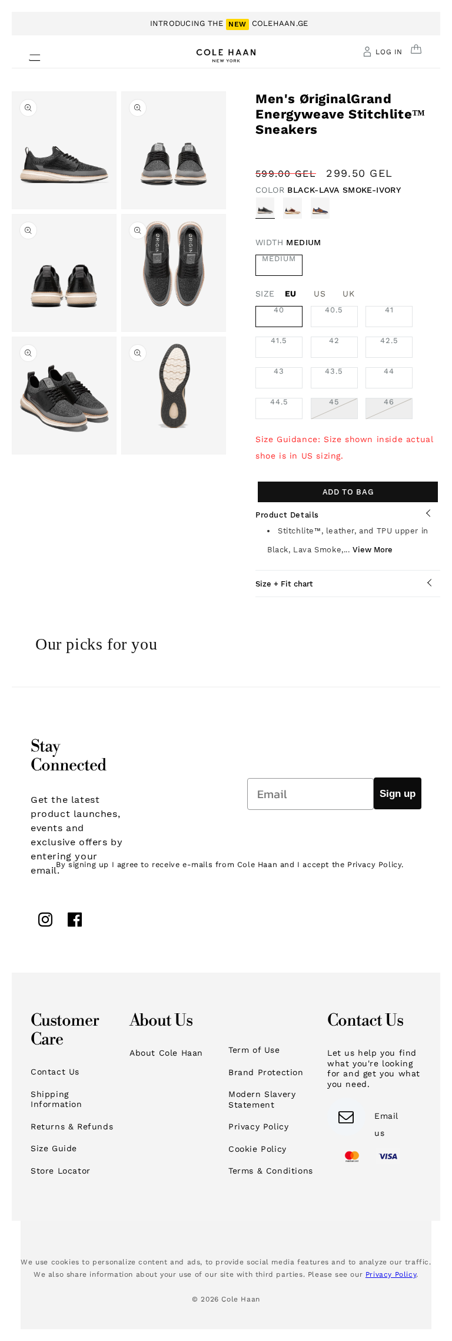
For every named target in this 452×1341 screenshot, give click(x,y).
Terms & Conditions (270, 1170)
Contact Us (55, 1071)
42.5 (389, 341)
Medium (279, 259)
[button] (28, 54)
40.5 (334, 310)
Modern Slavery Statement (261, 1099)
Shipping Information (56, 1099)
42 (334, 341)
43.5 (334, 371)
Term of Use (254, 1050)
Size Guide (54, 1148)
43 (279, 371)
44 (389, 371)
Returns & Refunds (72, 1126)
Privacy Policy (258, 1126)
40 (279, 310)
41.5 (279, 341)
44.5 (279, 402)
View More (373, 549)
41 (389, 310)
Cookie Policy (257, 1149)
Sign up (398, 793)
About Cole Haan (166, 1052)
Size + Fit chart (284, 583)
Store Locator (61, 1170)
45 (343, 408)
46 (398, 408)
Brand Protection (266, 1072)
